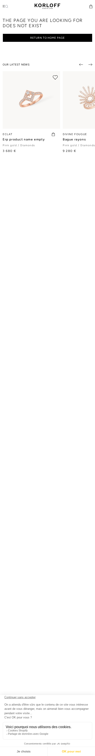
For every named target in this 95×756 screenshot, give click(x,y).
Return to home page (47, 37)
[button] (90, 6)
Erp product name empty (24, 139)
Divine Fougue (75, 134)
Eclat (8, 134)
